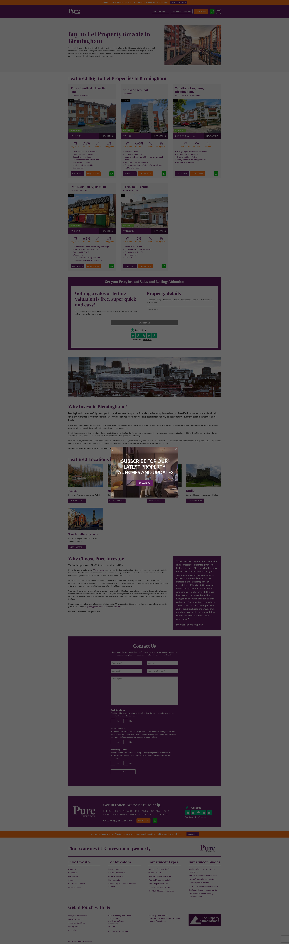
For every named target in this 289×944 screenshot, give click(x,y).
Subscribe (144, 483)
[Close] (176, 449)
